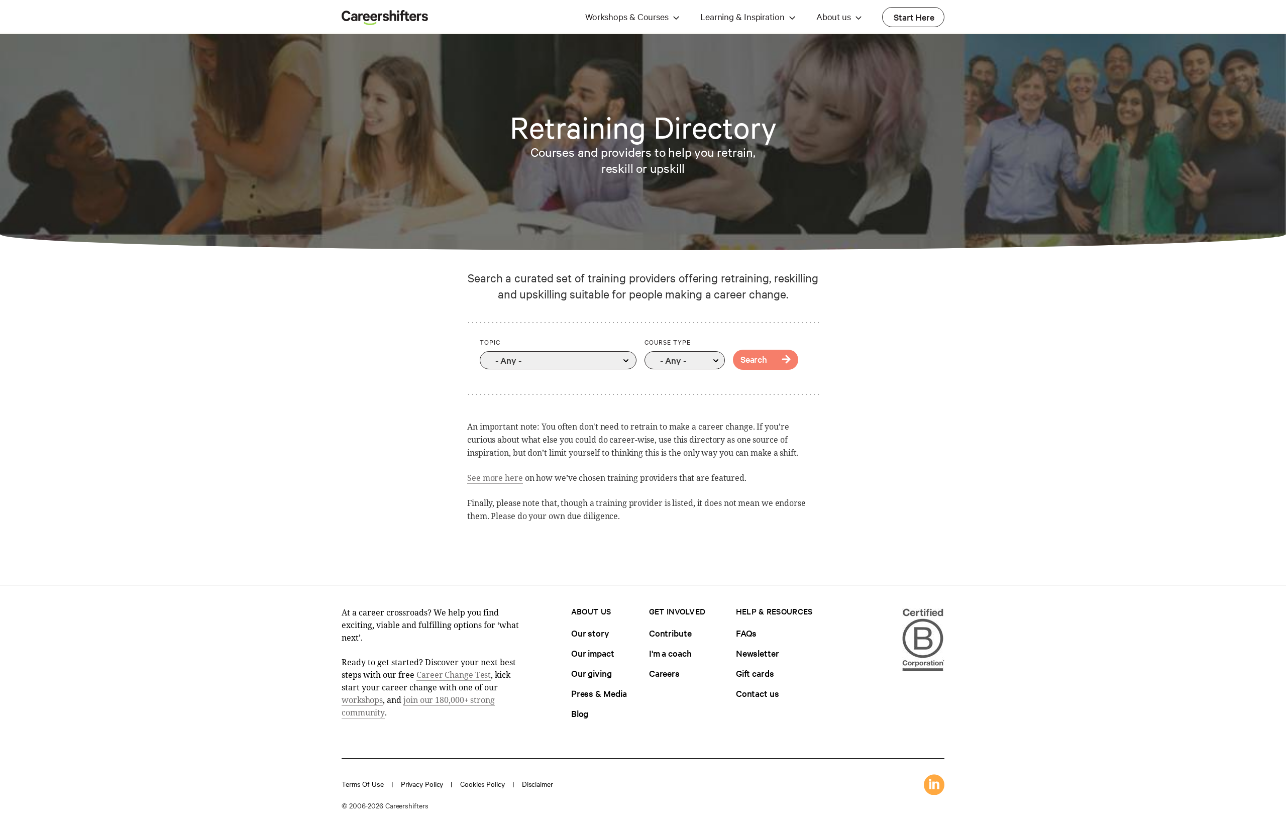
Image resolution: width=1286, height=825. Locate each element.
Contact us (757, 693)
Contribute (670, 633)
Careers (664, 673)
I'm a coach (670, 653)
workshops (362, 699)
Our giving (591, 673)
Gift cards (755, 673)
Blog (580, 713)
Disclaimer (537, 784)
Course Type (668, 341)
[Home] (385, 22)
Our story (590, 633)
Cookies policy (482, 784)
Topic (490, 341)
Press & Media (599, 693)
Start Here (914, 17)
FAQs (746, 633)
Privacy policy (422, 784)
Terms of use (363, 784)
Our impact (592, 653)
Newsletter (757, 653)
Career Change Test (453, 674)
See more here (495, 477)
